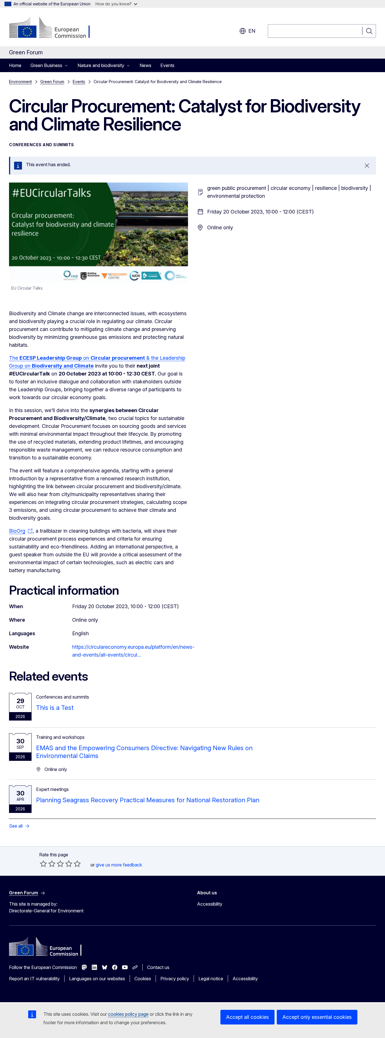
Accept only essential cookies (317, 1017)
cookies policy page (128, 1014)
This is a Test (55, 707)
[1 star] (43, 863)
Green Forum (52, 81)
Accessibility (209, 904)
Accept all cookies (247, 1017)
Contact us (158, 967)
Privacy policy (174, 978)
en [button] (251, 31)
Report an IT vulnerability (34, 978)
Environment (20, 81)
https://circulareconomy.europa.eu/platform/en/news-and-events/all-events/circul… (133, 651)
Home (15, 65)
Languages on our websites (97, 978)
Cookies (142, 978)
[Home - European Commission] (54, 28)
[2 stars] (47, 863)
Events (167, 65)
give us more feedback (119, 865)
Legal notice (210, 978)
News (145, 65)
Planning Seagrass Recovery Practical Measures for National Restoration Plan (147, 800)
